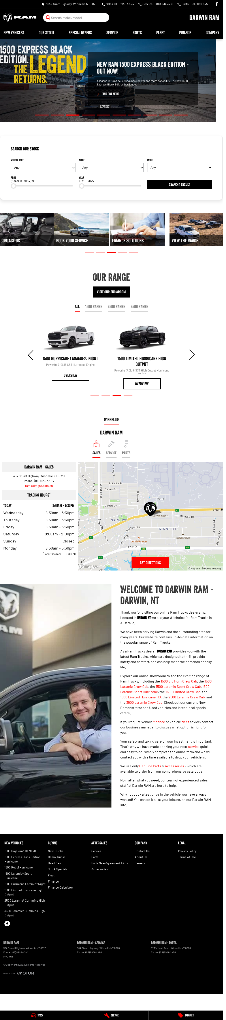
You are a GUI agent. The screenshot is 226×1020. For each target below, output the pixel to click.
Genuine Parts (150, 766)
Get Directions (150, 562)
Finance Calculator (60, 887)
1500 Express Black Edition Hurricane (22, 859)
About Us (141, 857)
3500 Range (139, 306)
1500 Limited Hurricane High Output (23, 892)
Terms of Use (187, 857)
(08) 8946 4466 (93, 952)
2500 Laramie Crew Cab (186, 697)
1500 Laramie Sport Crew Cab (178, 686)
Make (82, 160)
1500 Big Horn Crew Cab (179, 681)
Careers (140, 863)
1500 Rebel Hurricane (18, 867)
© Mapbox (194, 568)
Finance (185, 32)
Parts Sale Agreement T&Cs (109, 863)
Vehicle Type (17, 160)
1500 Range (93, 306)
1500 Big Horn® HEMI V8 (20, 851)
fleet (185, 722)
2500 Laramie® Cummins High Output (24, 903)
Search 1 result (179, 184)
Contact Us (142, 851)
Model (150, 160)
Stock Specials (58, 869)
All (77, 306)
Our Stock (46, 32)
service (194, 746)
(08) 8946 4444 (44, 481)
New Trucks (55, 851)
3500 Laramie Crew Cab (144, 702)
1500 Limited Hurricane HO (140, 697)
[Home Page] (19, 17)
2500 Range (116, 306)
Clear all (205, 151)
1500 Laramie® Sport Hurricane (18, 876)
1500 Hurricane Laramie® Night (24, 884)
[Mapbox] (90, 566)
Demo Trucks (57, 857)
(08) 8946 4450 (167, 952)
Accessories (174, 766)
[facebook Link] (216, 4)
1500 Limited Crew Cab (183, 692)
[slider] (13, 186)
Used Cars (55, 863)
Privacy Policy (187, 851)
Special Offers (80, 32)
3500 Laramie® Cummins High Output (24, 913)
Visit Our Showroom (111, 292)
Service (112, 32)
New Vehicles (14, 32)
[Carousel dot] (42, 115)
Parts (137, 32)
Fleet (160, 32)
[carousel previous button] (31, 355)
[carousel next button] (191, 355)
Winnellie (111, 419)
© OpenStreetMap (212, 568)
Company (212, 32)
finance (159, 722)
